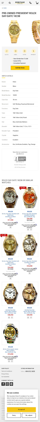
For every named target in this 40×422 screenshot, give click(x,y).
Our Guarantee (5, 376)
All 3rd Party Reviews (20, 167)
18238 (4, 8)
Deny (14, 415)
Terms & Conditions (6, 371)
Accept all (21, 409)
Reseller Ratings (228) (20, 164)
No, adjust (29, 415)
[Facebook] (3, 384)
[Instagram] (7, 384)
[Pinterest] (11, 384)
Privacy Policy (5, 374)
